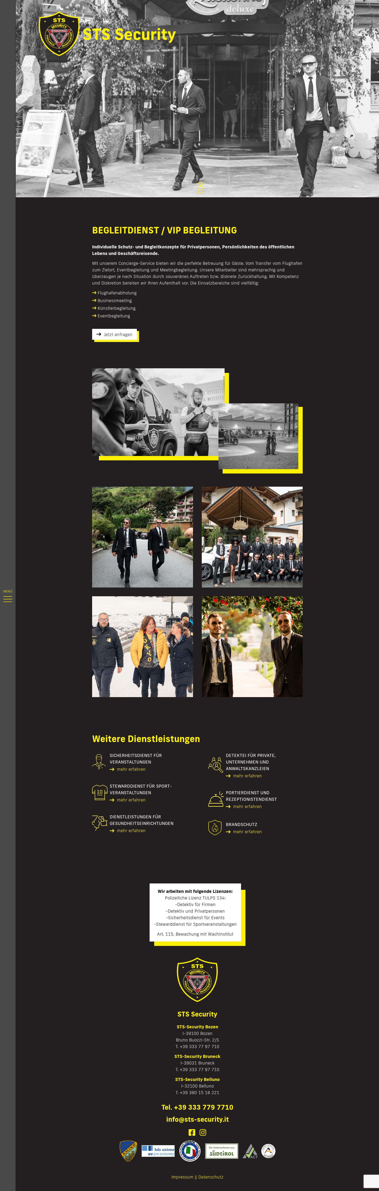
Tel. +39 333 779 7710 (197, 1107)
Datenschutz (210, 1177)
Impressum (182, 1177)
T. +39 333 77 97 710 (197, 1046)
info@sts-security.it (197, 1119)
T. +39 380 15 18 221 (197, 1092)
